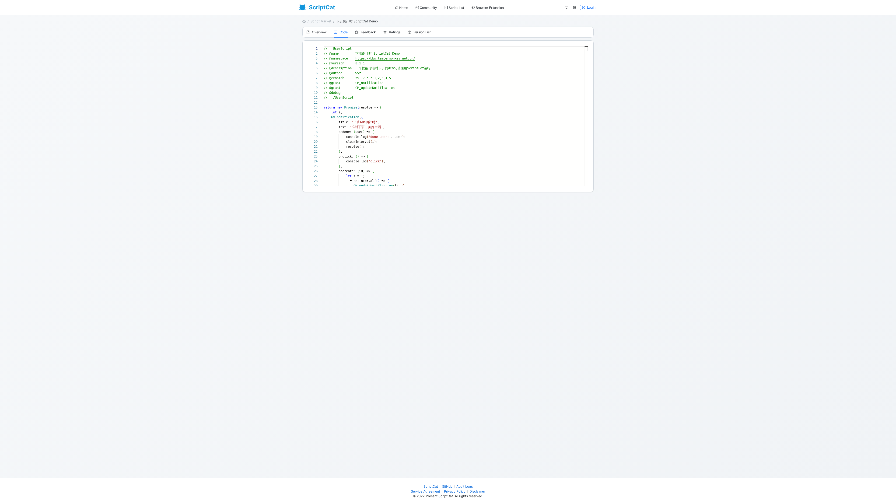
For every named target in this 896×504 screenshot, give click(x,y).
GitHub (447, 486)
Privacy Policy (455, 491)
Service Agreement (425, 491)
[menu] (449, 7)
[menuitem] (401, 7)
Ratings (394, 32)
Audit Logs (464, 486)
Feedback (368, 32)
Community (428, 8)
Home (403, 8)
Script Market (321, 21)
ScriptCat (431, 486)
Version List (422, 32)
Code (344, 32)
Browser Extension (490, 8)
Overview (319, 32)
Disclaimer (477, 491)
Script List (456, 8)
